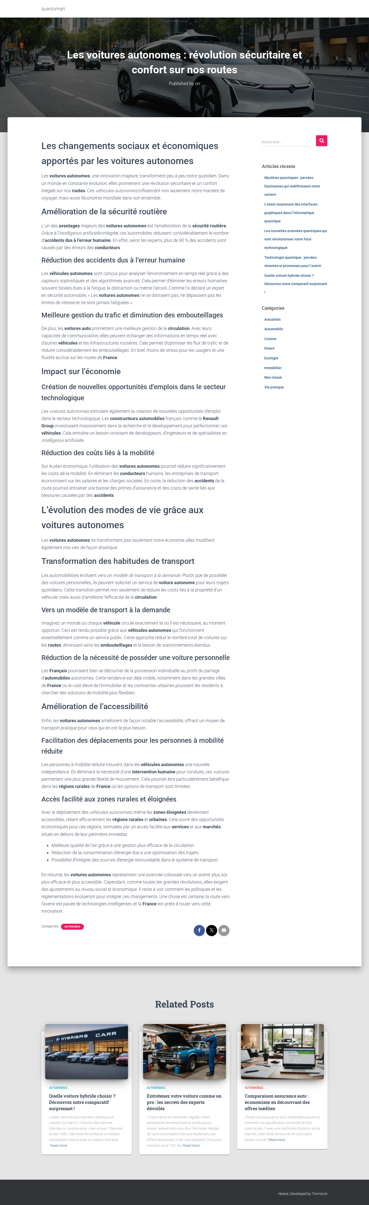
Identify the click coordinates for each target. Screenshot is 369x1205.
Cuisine (270, 339)
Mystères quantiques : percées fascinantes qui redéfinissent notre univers (292, 186)
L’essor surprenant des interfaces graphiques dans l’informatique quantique (291, 212)
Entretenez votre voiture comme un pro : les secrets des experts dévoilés (184, 1102)
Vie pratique (274, 387)
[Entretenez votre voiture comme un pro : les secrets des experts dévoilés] (184, 1051)
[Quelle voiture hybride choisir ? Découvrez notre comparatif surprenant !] (86, 1051)
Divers (269, 348)
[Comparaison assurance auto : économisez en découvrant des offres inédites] (282, 1051)
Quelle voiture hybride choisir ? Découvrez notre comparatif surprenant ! (295, 284)
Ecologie (271, 358)
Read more (58, 1146)
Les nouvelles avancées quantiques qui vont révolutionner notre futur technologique (295, 239)
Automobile (72, 926)
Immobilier (273, 368)
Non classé (273, 377)
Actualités (272, 319)
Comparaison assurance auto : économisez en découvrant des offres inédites (277, 1102)
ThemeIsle (320, 1194)
